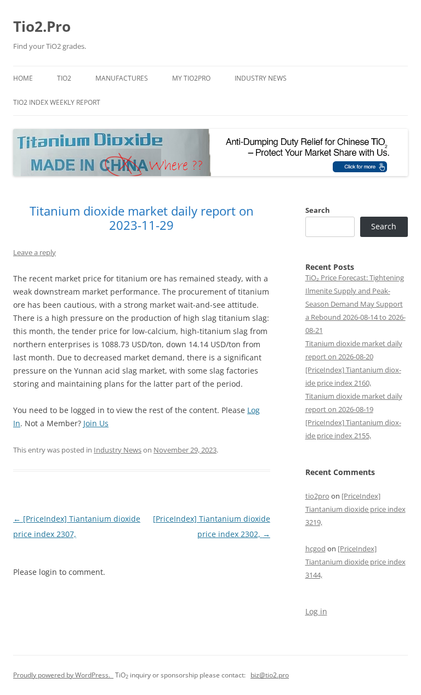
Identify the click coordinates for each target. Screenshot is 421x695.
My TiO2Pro (191, 78)
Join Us (96, 423)
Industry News (261, 78)
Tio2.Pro (42, 26)
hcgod (315, 548)
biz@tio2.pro (270, 675)
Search (317, 210)
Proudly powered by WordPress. (63, 675)
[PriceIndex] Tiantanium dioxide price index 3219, (355, 509)
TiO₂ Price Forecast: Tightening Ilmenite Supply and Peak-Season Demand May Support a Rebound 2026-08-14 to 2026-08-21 (355, 304)
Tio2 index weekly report (56, 102)
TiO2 (64, 78)
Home (23, 78)
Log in (316, 611)
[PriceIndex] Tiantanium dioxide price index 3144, (355, 562)
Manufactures (121, 78)
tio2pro (317, 496)
